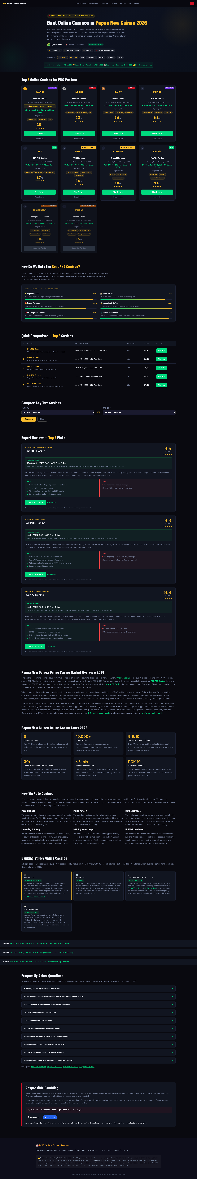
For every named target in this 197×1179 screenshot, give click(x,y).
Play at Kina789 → (35, 502)
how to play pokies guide (152, 713)
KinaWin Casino (157, 158)
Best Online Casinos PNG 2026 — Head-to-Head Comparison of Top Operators (39, 962)
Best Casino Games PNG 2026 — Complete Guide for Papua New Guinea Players (40, 943)
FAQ (130, 3)
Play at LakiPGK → (35, 574)
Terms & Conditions (121, 1150)
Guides (137, 3)
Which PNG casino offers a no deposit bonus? (98, 1028)
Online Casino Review (14, 3)
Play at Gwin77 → (35, 646)
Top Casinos (81, 3)
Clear (42, 419)
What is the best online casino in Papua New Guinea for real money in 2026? (98, 996)
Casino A (25, 408)
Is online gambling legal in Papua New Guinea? (98, 988)
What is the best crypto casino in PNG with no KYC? (98, 1044)
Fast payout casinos (70, 1067)
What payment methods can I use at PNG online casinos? (98, 1036)
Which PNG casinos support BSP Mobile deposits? (98, 1052)
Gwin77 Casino (118, 98)
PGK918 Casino (79, 158)
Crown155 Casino (118, 158)
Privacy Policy (106, 1150)
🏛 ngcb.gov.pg (34, 1117)
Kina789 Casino (40, 98)
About (70, 1150)
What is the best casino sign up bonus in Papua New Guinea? (98, 1060)
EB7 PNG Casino (40, 158)
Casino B (107, 408)
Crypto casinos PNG (54, 1067)
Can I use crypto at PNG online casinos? (98, 1012)
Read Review (39, 139)
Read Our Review (39, 248)
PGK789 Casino (157, 98)
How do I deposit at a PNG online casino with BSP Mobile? (98, 1004)
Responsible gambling (87, 1067)
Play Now (161, 350)
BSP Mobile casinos (38, 1067)
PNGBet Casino (79, 216)
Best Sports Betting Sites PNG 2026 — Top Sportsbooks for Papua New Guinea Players (42, 952)
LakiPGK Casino (79, 98)
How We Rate (93, 3)
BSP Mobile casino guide (99, 713)
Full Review (51, 502)
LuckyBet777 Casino (40, 216)
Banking (123, 3)
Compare (104, 3)
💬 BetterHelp (50, 1117)
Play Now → (40, 134)
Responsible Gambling (90, 1150)
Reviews (114, 3)
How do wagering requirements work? (98, 1020)
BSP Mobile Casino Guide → (34, 897)
